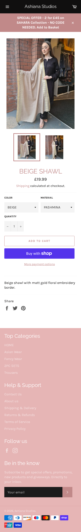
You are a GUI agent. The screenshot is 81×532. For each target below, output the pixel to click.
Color (8, 197)
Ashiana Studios (41, 6)
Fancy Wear (13, 359)
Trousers (11, 373)
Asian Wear (13, 352)
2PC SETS (11, 366)
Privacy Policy (14, 429)
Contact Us (13, 394)
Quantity (10, 216)
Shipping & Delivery (20, 408)
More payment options (39, 264)
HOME (9, 345)
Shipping (22, 186)
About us (11, 401)
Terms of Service (17, 422)
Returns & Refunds (19, 415)
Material (47, 197)
